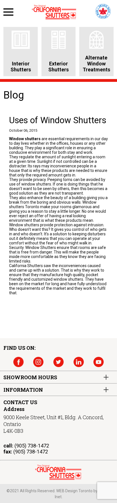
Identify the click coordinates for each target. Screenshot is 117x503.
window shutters (36, 184)
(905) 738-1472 (31, 446)
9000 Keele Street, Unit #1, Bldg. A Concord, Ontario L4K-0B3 (53, 424)
